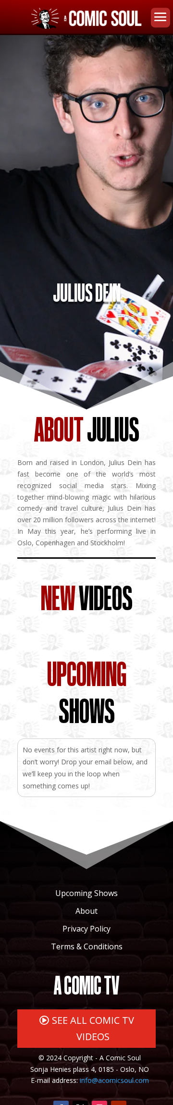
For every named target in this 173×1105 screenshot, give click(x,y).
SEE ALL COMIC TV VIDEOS (93, 1028)
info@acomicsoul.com (114, 1080)
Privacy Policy (86, 928)
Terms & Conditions (87, 946)
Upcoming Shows (86, 893)
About (86, 911)
